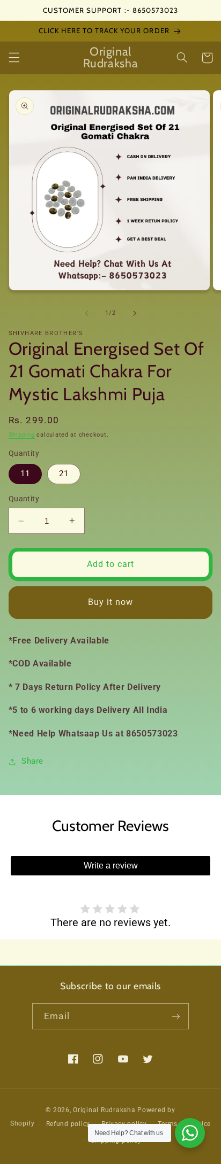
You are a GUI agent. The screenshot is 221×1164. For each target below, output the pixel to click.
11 (25, 473)
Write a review (111, 865)
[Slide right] (134, 313)
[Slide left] (86, 313)
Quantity (24, 498)
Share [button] (32, 761)
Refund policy (68, 1124)
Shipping (22, 434)
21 (64, 473)
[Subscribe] (175, 1016)
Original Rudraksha (104, 1110)
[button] (14, 57)
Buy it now (111, 602)
